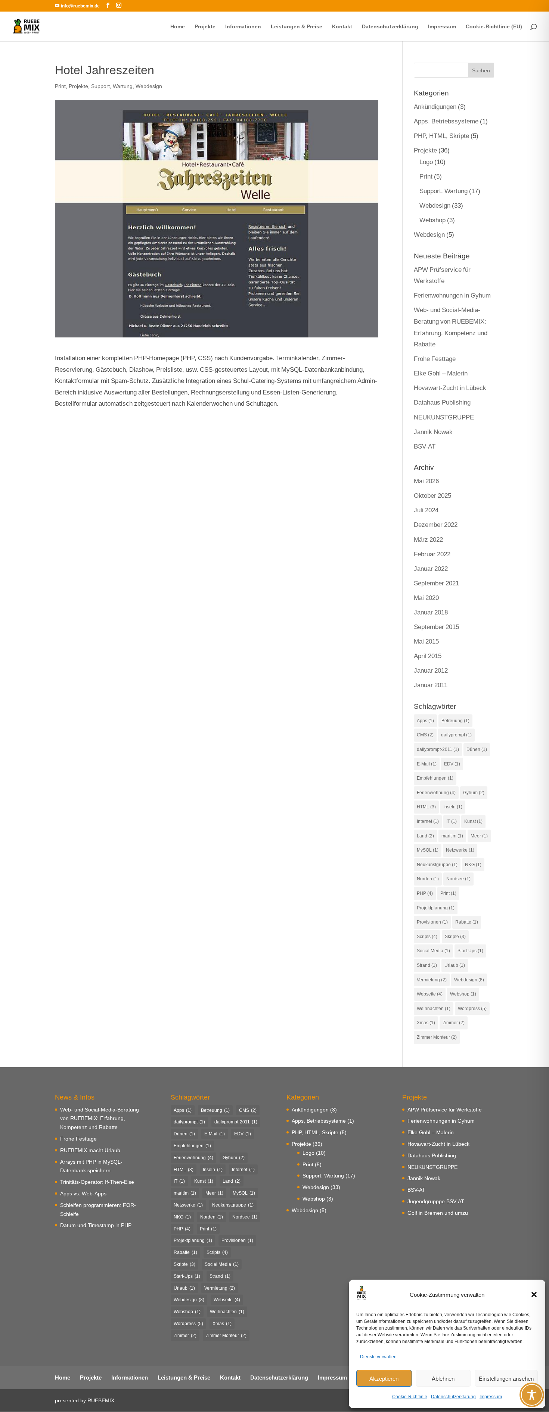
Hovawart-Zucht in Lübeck (450, 387)
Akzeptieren (383, 1378)
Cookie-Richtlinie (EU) (494, 27)
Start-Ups (470, 950)
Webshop (432, 220)
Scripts (427, 936)
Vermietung (432, 980)
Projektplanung (436, 908)
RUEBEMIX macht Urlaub (90, 1150)
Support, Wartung (112, 85)
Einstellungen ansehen (506, 1378)
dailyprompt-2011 (438, 749)
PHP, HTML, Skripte (441, 135)
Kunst (473, 821)
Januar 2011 (430, 684)
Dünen (476, 749)
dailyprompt (456, 735)
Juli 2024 (426, 510)
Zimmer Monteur (437, 1037)
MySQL (427, 850)
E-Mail (427, 764)
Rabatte (466, 922)
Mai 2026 (426, 481)
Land (425, 836)
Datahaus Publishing (442, 402)
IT (451, 821)
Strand (427, 965)
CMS (425, 735)
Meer (479, 836)
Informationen (243, 27)
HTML (426, 807)
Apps (425, 720)
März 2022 (428, 539)
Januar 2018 (431, 612)
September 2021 (436, 583)
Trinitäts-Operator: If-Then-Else (97, 1181)
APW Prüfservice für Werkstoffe (444, 1109)
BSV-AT (424, 446)
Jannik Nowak (433, 431)
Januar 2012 (431, 670)
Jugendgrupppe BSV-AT (435, 1201)
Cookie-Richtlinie (409, 1396)
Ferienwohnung (436, 792)
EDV (452, 764)
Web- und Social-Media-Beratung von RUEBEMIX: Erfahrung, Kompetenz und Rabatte (99, 1118)
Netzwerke (460, 850)
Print (60, 85)
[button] (534, 1294)
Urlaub (454, 965)
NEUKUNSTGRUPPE (444, 417)
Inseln (452, 807)
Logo (426, 161)
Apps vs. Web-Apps (83, 1193)
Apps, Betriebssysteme (446, 121)
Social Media (433, 950)
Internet (428, 821)
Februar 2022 (432, 554)
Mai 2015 (426, 641)
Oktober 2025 (432, 495)
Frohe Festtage (435, 358)
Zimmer (454, 1022)
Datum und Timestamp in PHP (95, 1225)
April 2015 (427, 655)
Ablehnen (443, 1378)
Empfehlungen (435, 778)
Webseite (430, 994)
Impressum (491, 1396)
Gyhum (473, 792)
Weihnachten (433, 1008)
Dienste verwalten (378, 1356)
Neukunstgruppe (437, 864)
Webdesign (149, 85)
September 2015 (436, 626)
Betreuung (455, 720)
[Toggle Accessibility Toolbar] (531, 1394)
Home (177, 27)
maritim (452, 836)
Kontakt (342, 27)
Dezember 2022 (436, 524)
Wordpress (472, 1008)
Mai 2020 (426, 597)
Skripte (455, 936)
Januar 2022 (431, 568)
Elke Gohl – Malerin (441, 373)
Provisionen (432, 922)
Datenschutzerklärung (453, 1396)
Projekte (205, 27)
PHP (425, 893)
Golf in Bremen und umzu (437, 1212)
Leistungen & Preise (296, 27)
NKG (473, 864)
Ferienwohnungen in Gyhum (452, 295)
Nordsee (458, 878)
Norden (428, 878)
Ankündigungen (435, 106)
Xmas (426, 1022)
